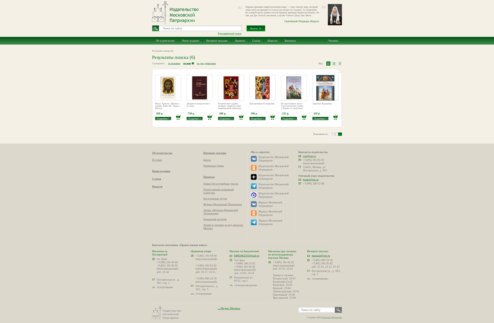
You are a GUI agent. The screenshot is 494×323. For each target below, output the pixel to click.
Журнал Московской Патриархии (222, 204)
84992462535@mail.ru (246, 255)
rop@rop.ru (309, 156)
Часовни (333, 40)
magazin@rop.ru (321, 255)
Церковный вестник (215, 219)
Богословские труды (215, 198)
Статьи (256, 40)
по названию (174, 63)
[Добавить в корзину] (178, 117)
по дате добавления (206, 63)
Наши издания (190, 40)
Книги (207, 160)
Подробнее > (163, 118)
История (157, 160)
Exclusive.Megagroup (332, 317)
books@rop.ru (311, 179)
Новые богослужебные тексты (220, 183)
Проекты (240, 40)
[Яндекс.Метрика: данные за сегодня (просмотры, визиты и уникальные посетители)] (229, 308)
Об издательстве (165, 40)
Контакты (290, 40)
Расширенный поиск (229, 33)
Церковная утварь (213, 165)
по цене (187, 63)
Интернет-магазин (217, 40)
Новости (272, 40)
